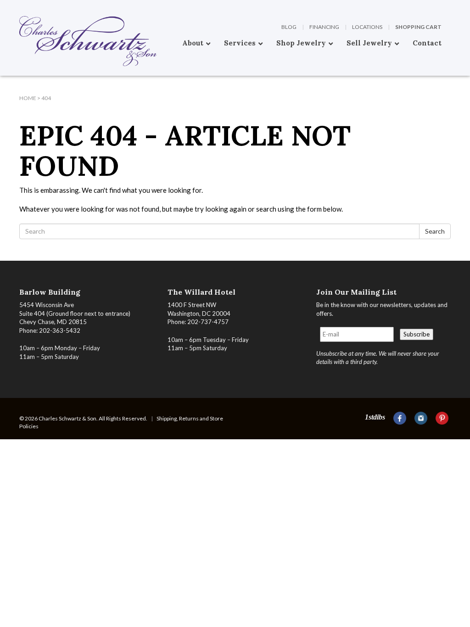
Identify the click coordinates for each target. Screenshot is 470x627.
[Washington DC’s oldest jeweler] (19, 7)
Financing (324, 26)
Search (435, 231)
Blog (289, 26)
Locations (367, 26)
